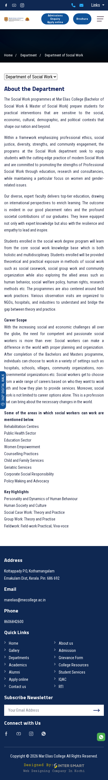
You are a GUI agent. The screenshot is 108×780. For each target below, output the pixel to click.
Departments (19, 658)
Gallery (14, 650)
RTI (61, 686)
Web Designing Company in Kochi (54, 771)
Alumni (14, 672)
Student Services (72, 672)
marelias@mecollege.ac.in (81, 5)
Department (28, 55)
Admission (67, 650)
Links (96, 5)
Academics (18, 665)
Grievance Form (71, 658)
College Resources (74, 665)
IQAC (62, 679)
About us (66, 643)
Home (8, 55)
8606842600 (73, 5)
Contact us (17, 686)
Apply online (18, 679)
